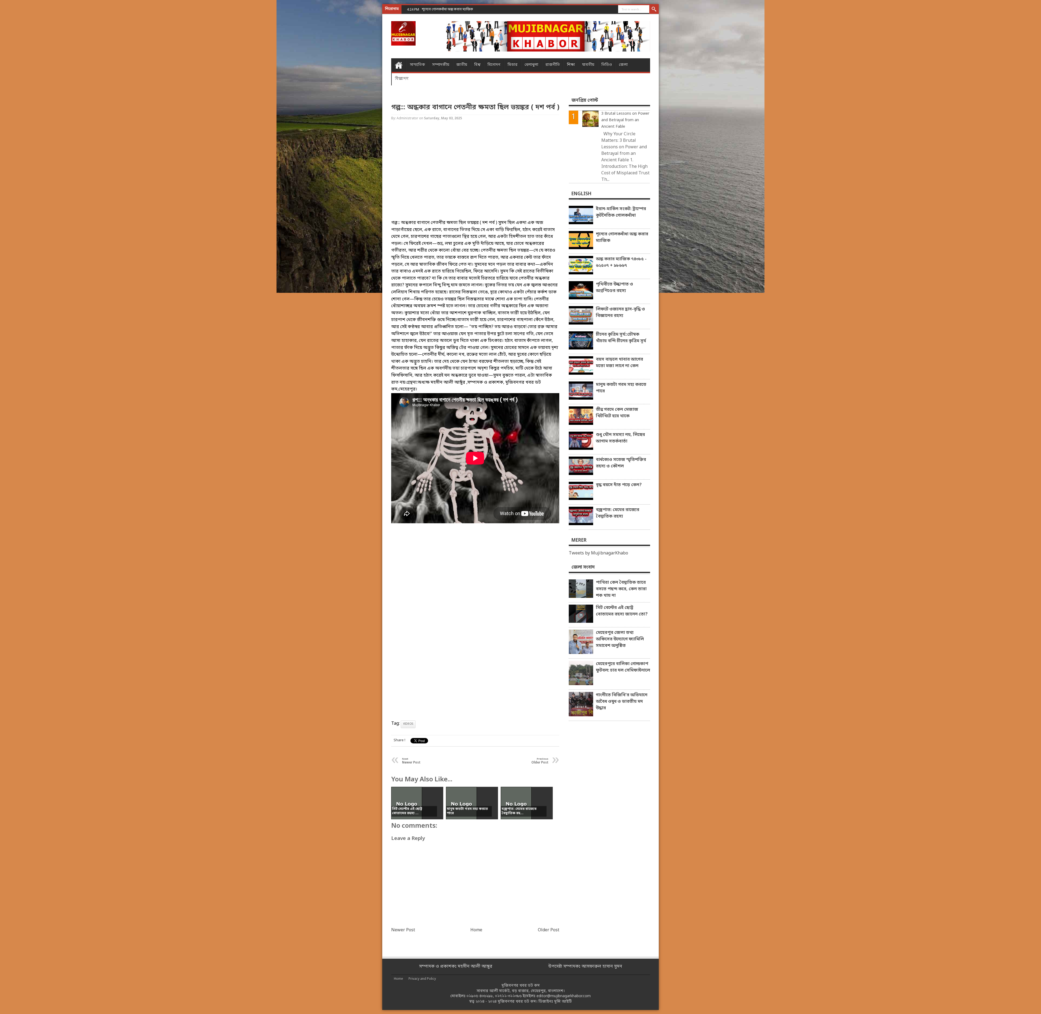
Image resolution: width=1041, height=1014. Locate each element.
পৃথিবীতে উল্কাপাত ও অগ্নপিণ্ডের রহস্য (614, 287)
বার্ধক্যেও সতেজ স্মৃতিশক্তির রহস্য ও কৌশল (621, 463)
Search (654, 9)
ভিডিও (606, 65)
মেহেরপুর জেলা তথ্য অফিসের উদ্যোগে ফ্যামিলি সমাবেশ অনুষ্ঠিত (620, 639)
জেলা (623, 65)
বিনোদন (493, 65)
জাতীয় (461, 65)
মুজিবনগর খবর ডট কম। (517, 1001)
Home (398, 65)
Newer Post (403, 930)
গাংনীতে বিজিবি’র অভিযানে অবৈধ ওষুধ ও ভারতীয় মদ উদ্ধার (621, 701)
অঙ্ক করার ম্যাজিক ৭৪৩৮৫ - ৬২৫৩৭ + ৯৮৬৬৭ (454, 9)
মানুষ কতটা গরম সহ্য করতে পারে (621, 388)
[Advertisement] (21, 86)
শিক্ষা (571, 65)
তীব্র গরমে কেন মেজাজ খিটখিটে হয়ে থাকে (617, 413)
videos (408, 724)
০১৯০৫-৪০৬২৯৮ (480, 996)
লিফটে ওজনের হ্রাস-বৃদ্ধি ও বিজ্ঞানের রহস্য (620, 312)
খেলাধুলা (531, 65)
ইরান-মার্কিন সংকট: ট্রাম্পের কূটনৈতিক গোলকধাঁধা (621, 212)
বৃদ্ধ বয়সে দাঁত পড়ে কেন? (619, 485)
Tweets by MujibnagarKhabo (598, 553)
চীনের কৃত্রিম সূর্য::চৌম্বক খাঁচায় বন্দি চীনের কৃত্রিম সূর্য (621, 338)
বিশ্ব (477, 65)
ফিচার (512, 65)
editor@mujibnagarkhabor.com (563, 996)
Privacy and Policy (422, 979)
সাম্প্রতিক (417, 65)
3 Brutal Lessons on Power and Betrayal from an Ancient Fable (625, 120)
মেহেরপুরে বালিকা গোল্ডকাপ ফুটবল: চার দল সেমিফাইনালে (623, 667)
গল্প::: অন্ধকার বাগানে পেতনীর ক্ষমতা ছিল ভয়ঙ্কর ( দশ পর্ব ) (475, 107)
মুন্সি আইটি (563, 1001)
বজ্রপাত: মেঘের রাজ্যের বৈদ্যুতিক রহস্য (617, 513)
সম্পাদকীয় (440, 65)
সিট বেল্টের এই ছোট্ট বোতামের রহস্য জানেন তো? (622, 611)
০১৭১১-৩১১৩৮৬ (508, 996)
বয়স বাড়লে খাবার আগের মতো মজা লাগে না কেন (619, 363)
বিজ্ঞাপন (402, 78)
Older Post (548, 930)
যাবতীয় (588, 65)
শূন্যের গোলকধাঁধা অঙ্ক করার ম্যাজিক (622, 237)
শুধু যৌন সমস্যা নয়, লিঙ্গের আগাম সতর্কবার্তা (620, 438)
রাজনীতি (552, 65)
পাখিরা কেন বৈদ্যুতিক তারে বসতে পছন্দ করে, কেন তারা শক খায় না (621, 589)
